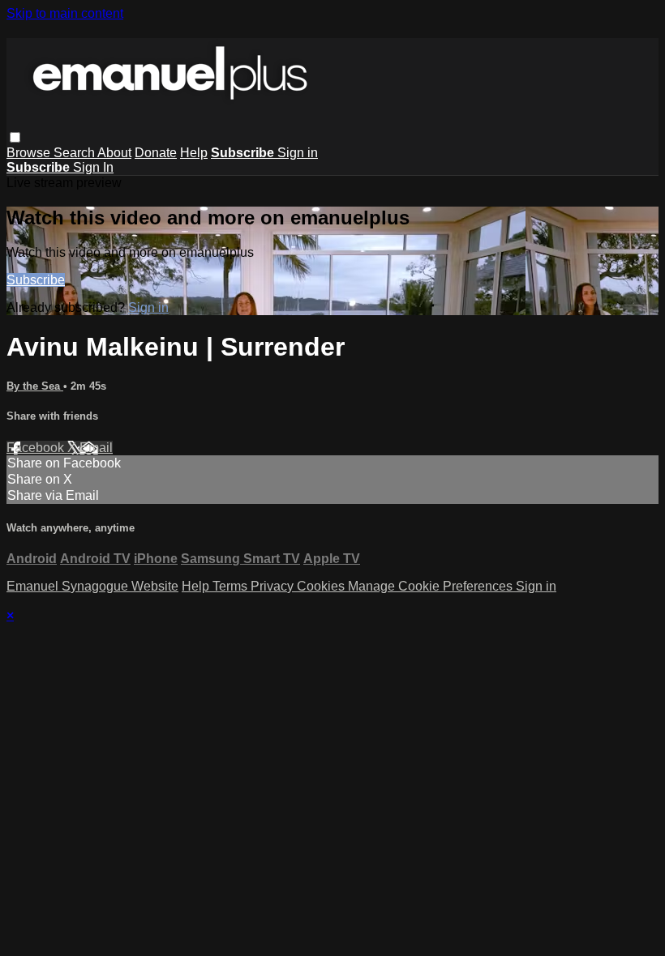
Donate (156, 153)
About (114, 153)
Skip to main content (64, 13)
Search (75, 153)
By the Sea (34, 386)
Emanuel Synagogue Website (92, 586)
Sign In (93, 167)
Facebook (36, 448)
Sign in (297, 153)
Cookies (322, 586)
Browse (30, 153)
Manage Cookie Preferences (432, 586)
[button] (15, 137)
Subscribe (35, 280)
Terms (231, 586)
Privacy (274, 586)
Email (96, 448)
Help (194, 153)
